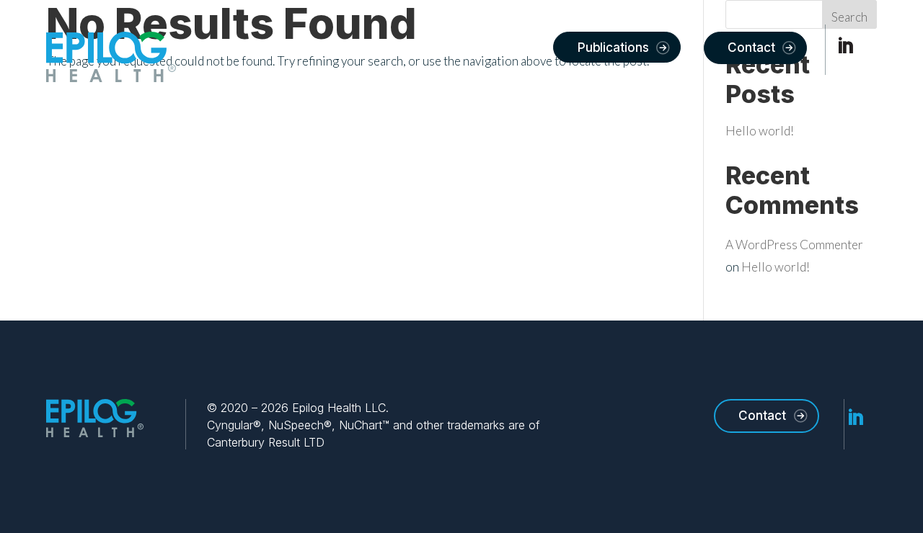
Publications (613, 47)
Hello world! (759, 130)
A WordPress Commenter (794, 244)
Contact (751, 47)
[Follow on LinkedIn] (845, 46)
